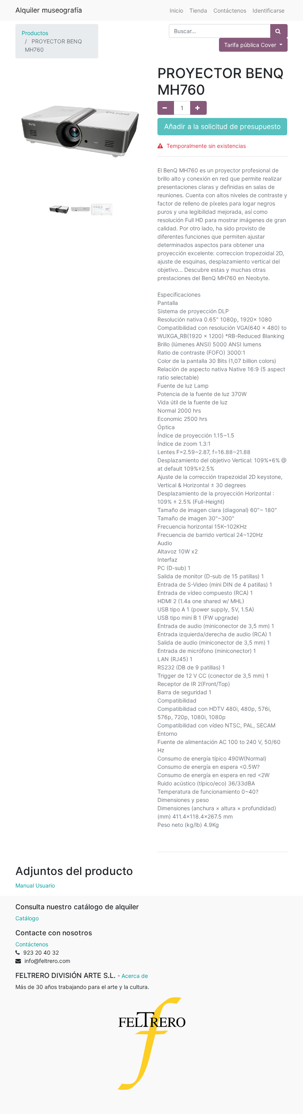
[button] (25, 143)
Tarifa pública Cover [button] (251, 44)
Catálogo (27, 918)
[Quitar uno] (165, 108)
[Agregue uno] (198, 108)
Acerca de (135, 975)
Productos (35, 33)
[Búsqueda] (279, 31)
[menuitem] (176, 10)
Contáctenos (31, 944)
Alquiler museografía (48, 10)
